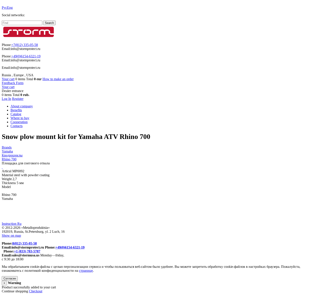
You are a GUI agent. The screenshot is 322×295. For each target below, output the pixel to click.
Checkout (35, 291)
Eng (10, 7)
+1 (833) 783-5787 (27, 251)
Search (49, 23)
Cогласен (10, 278)
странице (86, 270)
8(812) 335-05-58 (24, 243)
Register (17, 99)
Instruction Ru (11, 224)
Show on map (11, 235)
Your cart (8, 79)
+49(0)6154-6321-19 (26, 56)
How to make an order (58, 79)
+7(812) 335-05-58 (24, 45)
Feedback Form (12, 83)
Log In (6, 99)
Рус (4, 7)
